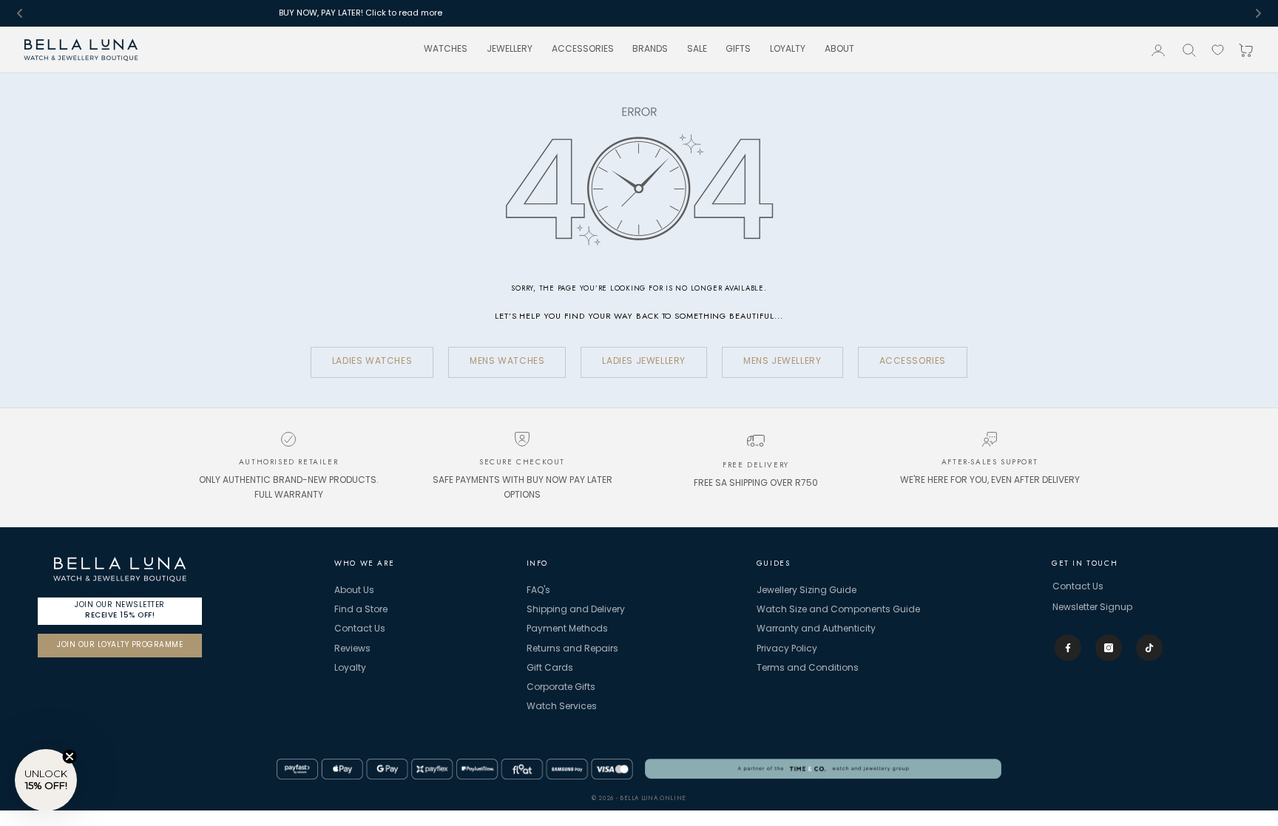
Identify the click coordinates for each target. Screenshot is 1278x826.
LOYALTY (787, 50)
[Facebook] (1068, 647)
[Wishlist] (1217, 49)
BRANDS (650, 50)
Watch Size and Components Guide (838, 610)
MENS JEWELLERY (782, 361)
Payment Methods (567, 629)
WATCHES (445, 50)
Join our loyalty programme (120, 645)
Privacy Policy (787, 649)
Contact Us (359, 629)
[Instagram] (1108, 647)
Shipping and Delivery (576, 610)
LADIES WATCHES (372, 361)
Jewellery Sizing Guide (806, 590)
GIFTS (738, 50)
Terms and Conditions (808, 668)
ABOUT (839, 50)
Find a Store (361, 610)
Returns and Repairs (572, 649)
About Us (354, 590)
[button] (46, 780)
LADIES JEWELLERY (644, 361)
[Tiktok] (1149, 647)
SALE (697, 50)
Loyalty (350, 668)
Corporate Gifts (561, 687)
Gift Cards (550, 668)
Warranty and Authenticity (816, 629)
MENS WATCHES (507, 361)
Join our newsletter (120, 609)
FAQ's (538, 590)
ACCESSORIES (583, 50)
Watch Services (562, 707)
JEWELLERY (509, 50)
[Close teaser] (69, 756)
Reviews (352, 649)
